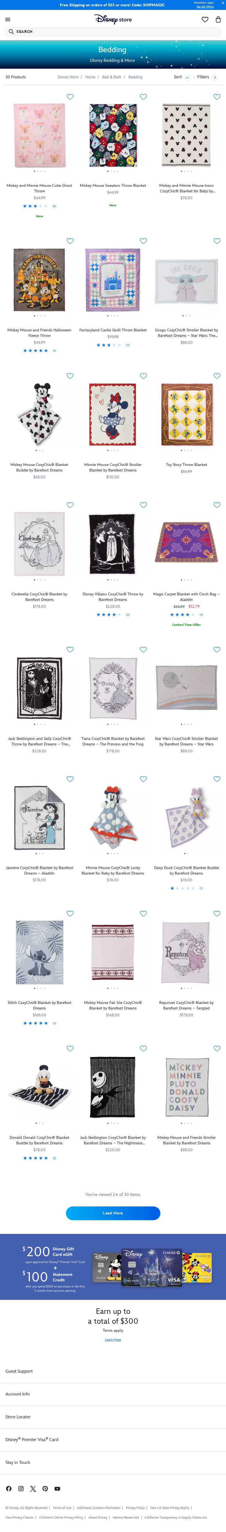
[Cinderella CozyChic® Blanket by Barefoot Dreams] (40, 546)
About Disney (97, 1518)
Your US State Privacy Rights (169, 1508)
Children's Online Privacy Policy (61, 1518)
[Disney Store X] (33, 1488)
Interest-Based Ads (126, 1518)
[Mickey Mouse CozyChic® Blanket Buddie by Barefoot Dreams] (40, 417)
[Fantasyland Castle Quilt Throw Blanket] (113, 282)
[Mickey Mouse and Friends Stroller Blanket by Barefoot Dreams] (186, 1089)
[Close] (221, 6)
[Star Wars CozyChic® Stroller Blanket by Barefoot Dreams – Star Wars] (186, 690)
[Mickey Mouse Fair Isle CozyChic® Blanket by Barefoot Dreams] (113, 954)
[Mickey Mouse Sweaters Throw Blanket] (113, 138)
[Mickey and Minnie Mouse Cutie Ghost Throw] (40, 138)
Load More (113, 1213)
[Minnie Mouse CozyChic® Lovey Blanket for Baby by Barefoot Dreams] (113, 820)
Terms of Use (62, 1508)
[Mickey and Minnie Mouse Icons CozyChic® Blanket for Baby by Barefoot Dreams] (186, 138)
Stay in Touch (18, 1462)
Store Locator (18, 1417)
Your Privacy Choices (20, 1518)
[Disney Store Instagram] (21, 1488)
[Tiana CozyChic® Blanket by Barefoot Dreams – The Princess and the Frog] (113, 690)
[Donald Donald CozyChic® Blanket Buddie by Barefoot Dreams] (40, 1089)
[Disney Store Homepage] (113, 19)
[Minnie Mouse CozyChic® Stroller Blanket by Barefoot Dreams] (113, 417)
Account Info (18, 1394)
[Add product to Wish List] (70, 96)
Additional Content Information (98, 1508)
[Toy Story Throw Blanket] (186, 417)
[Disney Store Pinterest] (45, 1488)
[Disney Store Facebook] (6, 1488)
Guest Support (19, 1371)
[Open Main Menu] (7, 19)
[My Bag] (218, 19)
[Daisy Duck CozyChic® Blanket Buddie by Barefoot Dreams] (186, 820)
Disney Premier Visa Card (32, 1439)
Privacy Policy (135, 1508)
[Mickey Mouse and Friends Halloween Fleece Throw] (40, 282)
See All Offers (205, 7)
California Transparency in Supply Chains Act (176, 1518)
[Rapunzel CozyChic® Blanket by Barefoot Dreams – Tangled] (186, 954)
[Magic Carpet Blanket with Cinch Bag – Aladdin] (186, 546)
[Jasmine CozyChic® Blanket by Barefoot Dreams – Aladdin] (40, 820)
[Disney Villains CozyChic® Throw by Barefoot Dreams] (113, 546)
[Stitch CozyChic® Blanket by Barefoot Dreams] (40, 954)
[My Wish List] (205, 19)
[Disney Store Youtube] (57, 1488)
